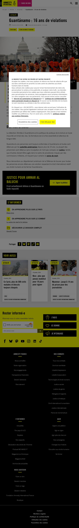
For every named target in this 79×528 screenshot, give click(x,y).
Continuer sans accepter (63, 74)
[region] (39, 100)
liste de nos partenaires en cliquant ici (27, 99)
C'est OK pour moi (48, 122)
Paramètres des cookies (28, 122)
